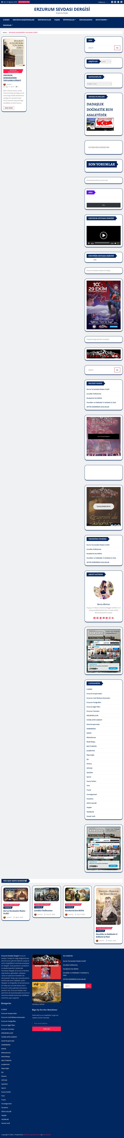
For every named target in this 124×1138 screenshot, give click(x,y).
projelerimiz (91, 751)
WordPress (27, 1135)
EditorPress (36, 1135)
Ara (90, 192)
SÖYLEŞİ (89, 768)
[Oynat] (89, 243)
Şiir (88, 759)
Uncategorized (92, 794)
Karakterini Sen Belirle (94, 398)
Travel (89, 790)
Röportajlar (69, 20)
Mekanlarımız (85, 20)
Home (5, 32)
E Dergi (6, 20)
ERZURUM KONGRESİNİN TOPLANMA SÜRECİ (23, 32)
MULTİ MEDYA (92, 746)
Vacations (90, 799)
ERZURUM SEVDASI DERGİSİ (62, 9)
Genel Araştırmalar (93, 724)
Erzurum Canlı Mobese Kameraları (98, 698)
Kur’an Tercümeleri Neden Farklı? (98, 389)
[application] (104, 235)
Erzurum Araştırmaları (23, 20)
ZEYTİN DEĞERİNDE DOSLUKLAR (98, 407)
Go (117, 48)
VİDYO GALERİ (91, 803)
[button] (103, 235)
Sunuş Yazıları (91, 781)
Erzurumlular (44, 20)
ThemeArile (47, 1135)
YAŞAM (57, 20)
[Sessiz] (115, 243)
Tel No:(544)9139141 (104, 506)
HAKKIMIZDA (91, 729)
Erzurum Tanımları (93, 711)
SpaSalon (90, 773)
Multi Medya (101, 20)
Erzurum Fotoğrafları (94, 702)
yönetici (9, 84)
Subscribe (46, 1029)
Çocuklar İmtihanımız (94, 394)
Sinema (89, 764)
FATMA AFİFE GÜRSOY (94, 720)
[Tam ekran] (118, 243)
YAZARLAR (7, 25)
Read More (9, 108)
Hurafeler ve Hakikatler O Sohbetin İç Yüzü (101, 402)
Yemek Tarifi (91, 816)
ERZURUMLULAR (92, 716)
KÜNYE (89, 733)
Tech (88, 786)
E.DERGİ (89, 689)
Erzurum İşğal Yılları (93, 707)
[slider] (102, 242)
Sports (89, 777)
